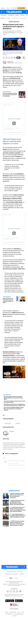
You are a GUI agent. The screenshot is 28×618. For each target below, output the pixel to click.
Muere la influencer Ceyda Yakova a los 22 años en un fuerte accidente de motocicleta (17, 495)
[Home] (14, 12)
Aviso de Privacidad (11, 571)
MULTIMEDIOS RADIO (19, 614)
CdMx (8, 8)
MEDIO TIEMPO (13, 612)
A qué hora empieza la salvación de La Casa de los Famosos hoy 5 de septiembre (10, 95)
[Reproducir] (14, 372)
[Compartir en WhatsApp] (4, 58)
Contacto (22, 574)
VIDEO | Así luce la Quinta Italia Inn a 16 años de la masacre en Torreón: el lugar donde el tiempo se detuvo (17, 523)
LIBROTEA (15, 615)
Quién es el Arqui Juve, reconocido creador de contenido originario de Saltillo (8, 300)
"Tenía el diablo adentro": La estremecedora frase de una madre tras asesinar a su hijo (17, 516)
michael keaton (7, 423)
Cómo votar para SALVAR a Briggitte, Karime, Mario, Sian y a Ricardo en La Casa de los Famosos (14, 409)
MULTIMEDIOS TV (9, 614)
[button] (23, 58)
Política (22, 15)
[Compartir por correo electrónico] (14, 58)
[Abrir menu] (1, 11)
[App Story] (19, 600)
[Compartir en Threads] (12, 58)
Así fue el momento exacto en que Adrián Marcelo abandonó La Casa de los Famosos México (13, 398)
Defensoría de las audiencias (12, 574)
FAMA (23, 612)
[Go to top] (24, 567)
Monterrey (14, 8)
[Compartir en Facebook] (6, 58)
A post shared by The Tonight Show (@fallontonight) (14, 242)
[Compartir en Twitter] (9, 58)
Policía (17, 15)
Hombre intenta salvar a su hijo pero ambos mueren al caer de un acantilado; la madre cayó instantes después (17, 509)
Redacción (10, 61)
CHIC (19, 612)
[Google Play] (9, 600)
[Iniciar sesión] (26, 11)
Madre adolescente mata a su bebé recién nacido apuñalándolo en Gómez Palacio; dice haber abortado (17, 502)
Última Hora (3, 15)
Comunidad (11, 15)
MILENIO (7, 612)
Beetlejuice (18, 423)
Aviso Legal (19, 571)
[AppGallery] (14, 604)
